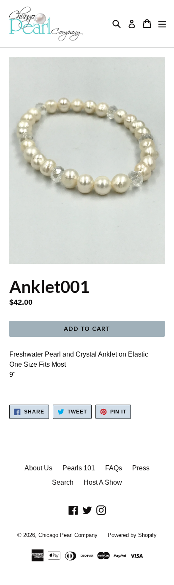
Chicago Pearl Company (68, 535)
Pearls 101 (79, 468)
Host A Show (103, 482)
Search (62, 482)
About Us (38, 468)
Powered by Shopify (132, 535)
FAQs (113, 468)
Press (141, 468)
